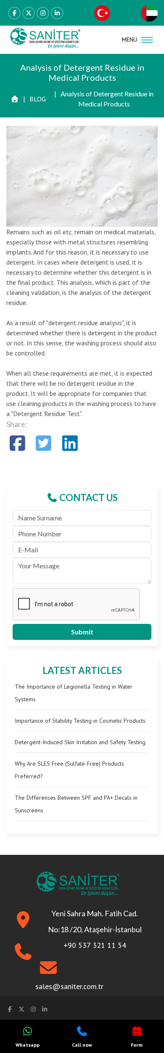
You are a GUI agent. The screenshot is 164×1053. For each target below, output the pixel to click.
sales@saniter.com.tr (69, 986)
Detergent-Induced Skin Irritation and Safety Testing (80, 742)
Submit (82, 632)
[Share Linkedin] (70, 443)
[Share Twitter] (44, 443)
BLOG (37, 99)
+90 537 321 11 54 (94, 945)
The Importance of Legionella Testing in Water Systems (73, 693)
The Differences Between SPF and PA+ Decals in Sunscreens (76, 804)
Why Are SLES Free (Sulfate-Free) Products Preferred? (69, 770)
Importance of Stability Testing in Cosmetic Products (80, 720)
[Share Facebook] (17, 443)
